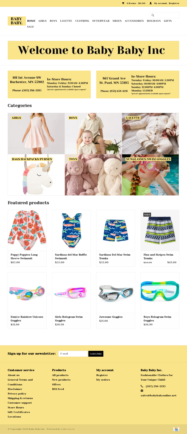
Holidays (154, 20)
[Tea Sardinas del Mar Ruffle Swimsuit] (71, 230)
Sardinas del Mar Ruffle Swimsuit (71, 256)
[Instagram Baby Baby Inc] (176, 354)
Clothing (82, 20)
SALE (30, 26)
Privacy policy (17, 393)
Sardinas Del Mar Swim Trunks (114, 256)
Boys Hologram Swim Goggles (157, 318)
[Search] (153, 15)
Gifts (168, 20)
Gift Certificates (19, 412)
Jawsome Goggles (111, 316)
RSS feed (58, 389)
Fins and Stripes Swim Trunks (158, 256)
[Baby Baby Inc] (17, 21)
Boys (53, 20)
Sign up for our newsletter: (32, 353)
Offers (56, 384)
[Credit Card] (175, 429)
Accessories (134, 20)
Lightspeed (68, 429)
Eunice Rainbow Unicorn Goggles (27, 318)
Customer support (20, 402)
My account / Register (166, 3)
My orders (103, 379)
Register (102, 375)
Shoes (117, 20)
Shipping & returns (20, 398)
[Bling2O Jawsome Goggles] (115, 292)
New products (61, 379)
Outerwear (100, 20)
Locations (14, 416)
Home (31, 20)
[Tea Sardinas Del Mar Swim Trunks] (115, 230)
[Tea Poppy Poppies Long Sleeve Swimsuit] (27, 230)
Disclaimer (15, 389)
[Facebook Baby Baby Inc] (170, 354)
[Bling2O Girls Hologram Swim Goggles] (71, 292)
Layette (66, 20)
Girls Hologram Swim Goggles (69, 318)
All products (60, 375)
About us (14, 375)
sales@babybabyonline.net (159, 395)
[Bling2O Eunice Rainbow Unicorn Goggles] (27, 292)
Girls (43, 20)
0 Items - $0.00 (136, 3)
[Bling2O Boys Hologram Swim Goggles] (160, 292)
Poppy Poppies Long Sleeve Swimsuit (24, 256)
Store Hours (16, 407)
